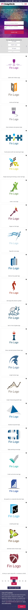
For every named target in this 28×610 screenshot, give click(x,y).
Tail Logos (14, 48)
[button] (26, 46)
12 (2, 581)
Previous (14, 578)
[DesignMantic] (8, 4)
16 (14, 581)
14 (8, 581)
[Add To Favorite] (26, 55)
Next (14, 583)
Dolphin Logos (14, 44)
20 (25, 581)
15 (11, 581)
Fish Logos (14, 41)
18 (19, 581)
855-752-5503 (8, 1)
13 (5, 581)
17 (17, 581)
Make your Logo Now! (14, 587)
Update (14, 32)
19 (22, 581)
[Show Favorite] (12, 1)
